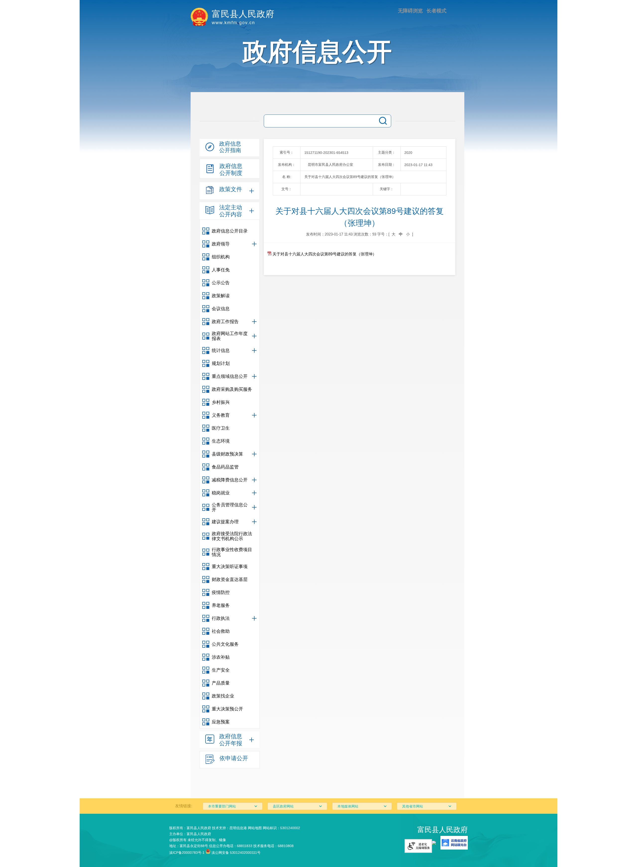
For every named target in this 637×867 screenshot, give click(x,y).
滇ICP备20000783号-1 (187, 853)
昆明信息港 (238, 828)
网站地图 (255, 828)
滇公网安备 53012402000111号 (236, 853)
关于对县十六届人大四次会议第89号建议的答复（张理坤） (323, 254)
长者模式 (436, 10)
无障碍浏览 (410, 10)
